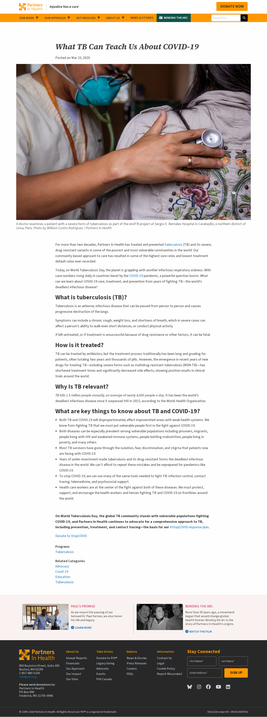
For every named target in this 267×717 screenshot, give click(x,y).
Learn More (83, 628)
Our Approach (55, 18)
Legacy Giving (105, 663)
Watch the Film (200, 631)
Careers (132, 669)
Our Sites (72, 679)
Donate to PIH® (106, 658)
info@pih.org (28, 677)
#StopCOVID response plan (189, 527)
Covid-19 (61, 571)
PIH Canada (104, 679)
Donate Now (232, 6)
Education (62, 576)
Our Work (26, 18)
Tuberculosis (64, 551)
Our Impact (73, 674)
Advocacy (62, 566)
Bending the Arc (176, 18)
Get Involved (86, 18)
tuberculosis (173, 244)
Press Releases (137, 663)
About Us (113, 18)
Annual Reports (76, 658)
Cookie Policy (166, 669)
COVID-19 (136, 275)
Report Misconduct (169, 674)
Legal (160, 663)
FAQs (130, 674)
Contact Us (164, 658)
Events (101, 674)
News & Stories (142, 18)
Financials (73, 663)
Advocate (102, 669)
